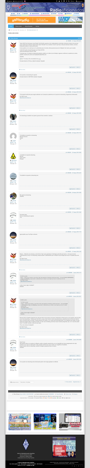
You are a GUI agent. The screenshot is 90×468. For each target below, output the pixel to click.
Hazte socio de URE (18, 1)
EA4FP (14, 141)
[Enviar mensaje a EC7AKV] (13, 50)
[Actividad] (15, 50)
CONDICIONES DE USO (54, 462)
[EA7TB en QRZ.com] (12, 202)
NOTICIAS (54, 13)
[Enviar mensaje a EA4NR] (13, 221)
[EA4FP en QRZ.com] (12, 142)
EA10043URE (51, 394)
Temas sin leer (18, 26)
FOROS (61, 13)
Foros (11, 26)
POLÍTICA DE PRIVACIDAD (64, 462)
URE (19, 13)
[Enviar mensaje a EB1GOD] (13, 162)
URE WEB (77, 13)
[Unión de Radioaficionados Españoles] (45, 7)
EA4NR (14, 220)
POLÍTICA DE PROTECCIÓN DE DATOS (61, 463)
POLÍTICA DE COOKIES (74, 462)
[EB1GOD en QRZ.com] (12, 162)
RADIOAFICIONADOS (35, 13)
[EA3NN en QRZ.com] (12, 122)
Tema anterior (69, 381)
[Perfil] (10, 50)
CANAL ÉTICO (71, 463)
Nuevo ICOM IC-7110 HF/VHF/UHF (26, 394)
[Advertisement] (45, 406)
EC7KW (14, 181)
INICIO (14, 13)
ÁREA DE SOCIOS (46, 13)
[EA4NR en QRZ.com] (12, 221)
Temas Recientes (28, 26)
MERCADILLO (69, 13)
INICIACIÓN (26, 13)
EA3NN (14, 121)
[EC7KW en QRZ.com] (12, 182)
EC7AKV (14, 49)
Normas (37, 26)
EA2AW (14, 80)
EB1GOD (14, 160)
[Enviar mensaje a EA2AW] (13, 82)
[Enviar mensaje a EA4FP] (13, 142)
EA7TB (14, 200)
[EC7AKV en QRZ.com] (12, 50)
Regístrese (10, 1)
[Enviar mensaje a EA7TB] (13, 202)
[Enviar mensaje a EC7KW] (13, 182)
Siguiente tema (76, 381)
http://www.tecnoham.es (25, 97)
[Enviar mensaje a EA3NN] (13, 122)
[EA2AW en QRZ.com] (12, 82)
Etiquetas (75, 394)
